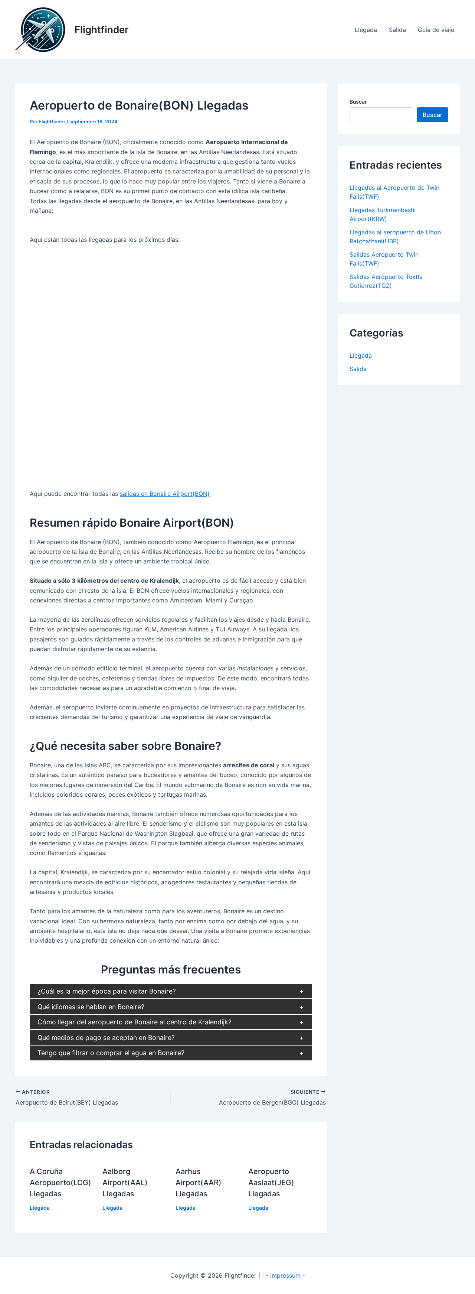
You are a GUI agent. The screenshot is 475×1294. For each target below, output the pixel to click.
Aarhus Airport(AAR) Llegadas (199, 1182)
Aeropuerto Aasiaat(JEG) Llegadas (271, 1182)
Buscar (358, 101)
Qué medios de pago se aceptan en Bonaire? (106, 1037)
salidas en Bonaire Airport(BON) (165, 493)
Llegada (366, 29)
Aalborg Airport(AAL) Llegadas (125, 1182)
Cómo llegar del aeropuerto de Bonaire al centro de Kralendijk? (134, 1022)
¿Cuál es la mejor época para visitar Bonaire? (106, 991)
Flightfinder (101, 29)
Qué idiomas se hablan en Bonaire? (90, 1007)
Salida (397, 29)
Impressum (285, 1275)
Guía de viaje (436, 29)
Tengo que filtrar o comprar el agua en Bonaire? (110, 1053)
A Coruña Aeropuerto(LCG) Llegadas (60, 1182)
